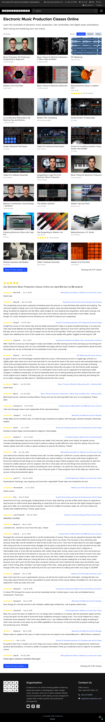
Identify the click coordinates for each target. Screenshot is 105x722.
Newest (90, 34)
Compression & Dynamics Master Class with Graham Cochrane (79, 340)
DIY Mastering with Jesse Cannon (89, 355)
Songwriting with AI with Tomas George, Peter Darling (82, 302)
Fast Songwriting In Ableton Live (50, 232)
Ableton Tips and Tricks (80, 203)
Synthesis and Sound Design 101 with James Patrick (83, 515)
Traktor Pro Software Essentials (15, 175)
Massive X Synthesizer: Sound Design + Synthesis (18, 204)
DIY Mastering (76, 57)
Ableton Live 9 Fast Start (13, 85)
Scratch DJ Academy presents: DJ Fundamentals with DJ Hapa (79, 323)
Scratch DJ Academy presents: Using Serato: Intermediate (86, 147)
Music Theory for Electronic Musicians (52, 85)
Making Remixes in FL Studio (82, 232)
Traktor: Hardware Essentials (48, 262)
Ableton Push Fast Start (80, 262)
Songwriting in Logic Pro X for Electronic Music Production (49, 176)
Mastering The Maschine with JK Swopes (87, 415)
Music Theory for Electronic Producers (86, 175)
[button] (100, 717)
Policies (52, 719)
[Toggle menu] (101, 11)
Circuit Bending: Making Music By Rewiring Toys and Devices (16, 118)
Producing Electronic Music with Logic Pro (18, 233)
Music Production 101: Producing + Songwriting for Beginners (17, 58)
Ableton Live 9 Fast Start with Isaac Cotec (86, 488)
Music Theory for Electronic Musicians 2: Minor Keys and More (52, 58)
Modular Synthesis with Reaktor (16, 262)
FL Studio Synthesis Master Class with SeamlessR (83, 437)
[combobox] (65, 11)
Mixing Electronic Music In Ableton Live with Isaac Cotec (81, 292)
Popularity (81, 34)
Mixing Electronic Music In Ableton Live (85, 86)
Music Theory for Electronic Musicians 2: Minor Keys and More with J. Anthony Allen (71, 394)
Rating (98, 34)
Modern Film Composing (47, 117)
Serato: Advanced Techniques (15, 146)
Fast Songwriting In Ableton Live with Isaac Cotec (84, 478)
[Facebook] (33, 706)
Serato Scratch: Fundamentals (83, 117)
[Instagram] (38, 706)
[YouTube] (28, 706)
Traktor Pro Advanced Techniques (50, 146)
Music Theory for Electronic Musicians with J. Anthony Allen (80, 384)
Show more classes (14, 269)
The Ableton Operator (46, 203)
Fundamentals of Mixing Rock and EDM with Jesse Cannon (80, 406)
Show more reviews (14, 666)
